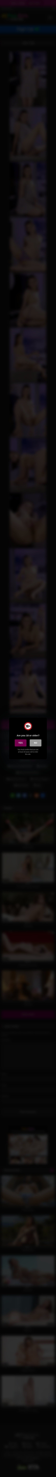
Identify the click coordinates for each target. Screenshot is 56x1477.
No (35, 743)
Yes (20, 743)
